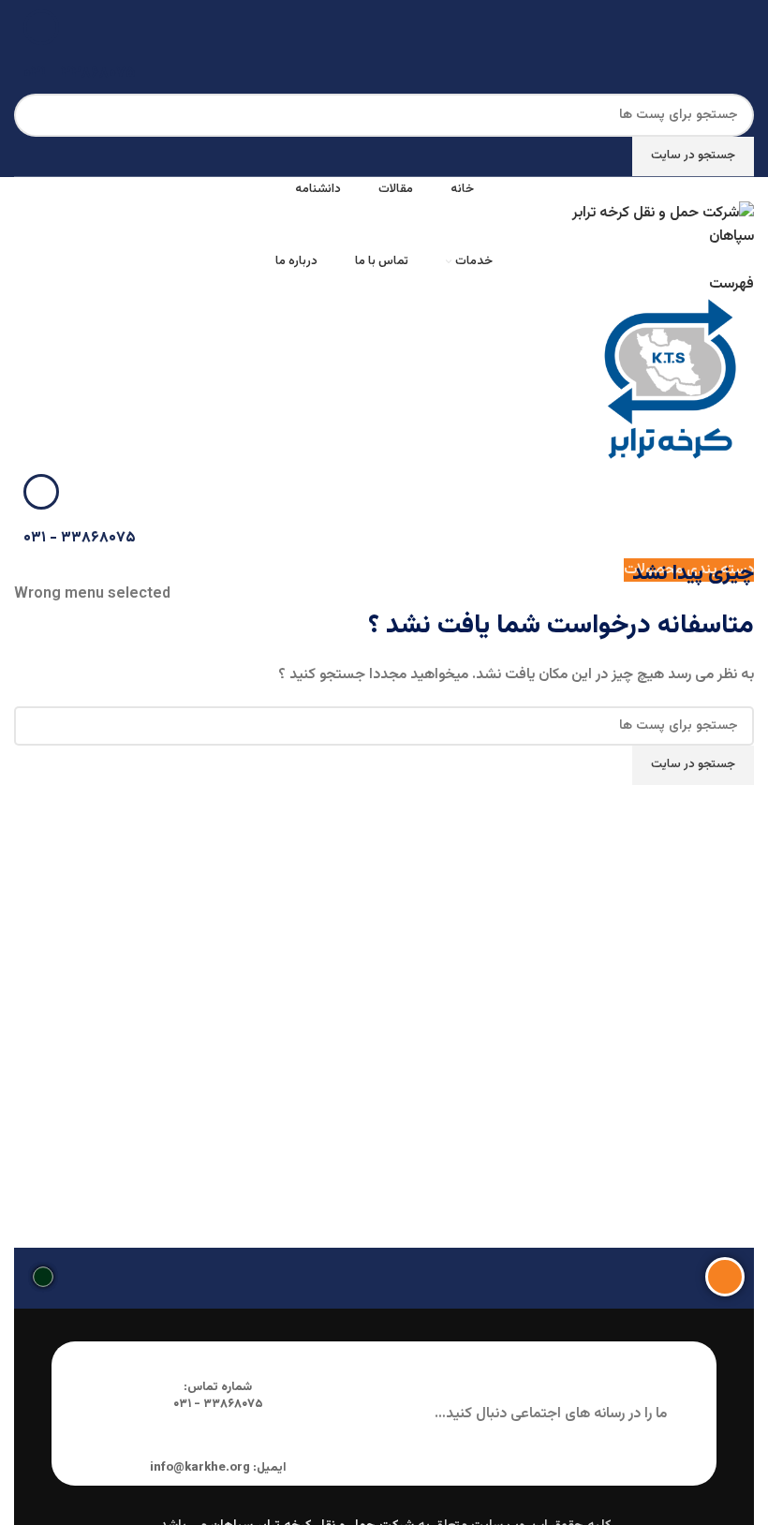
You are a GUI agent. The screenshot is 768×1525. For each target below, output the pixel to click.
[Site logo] (656, 225)
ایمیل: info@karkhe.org (218, 1467)
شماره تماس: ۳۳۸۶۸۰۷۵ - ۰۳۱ (218, 1396)
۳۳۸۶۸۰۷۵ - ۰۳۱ (79, 73)
